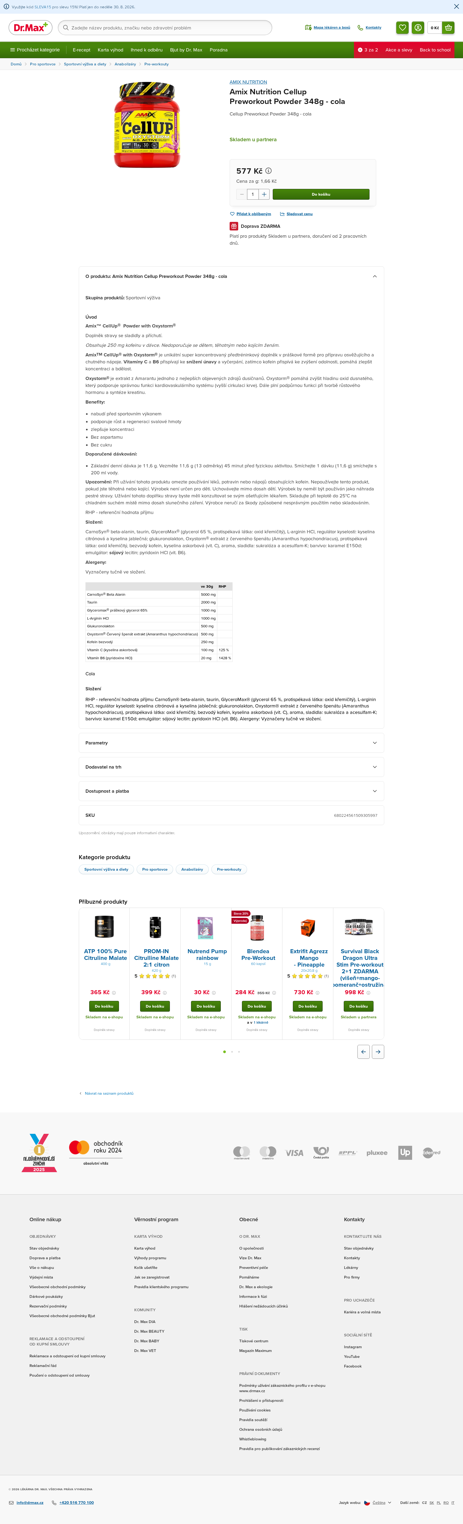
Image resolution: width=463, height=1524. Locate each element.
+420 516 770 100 (76, 1502)
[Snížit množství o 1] (241, 194)
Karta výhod (110, 50)
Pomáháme (249, 1277)
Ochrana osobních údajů (260, 1429)
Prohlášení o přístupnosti (261, 1400)
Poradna (219, 50)
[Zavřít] (456, 6)
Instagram (353, 1346)
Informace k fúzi (253, 1296)
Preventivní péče (253, 1267)
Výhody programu (150, 1257)
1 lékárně (260, 1022)
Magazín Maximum (255, 1350)
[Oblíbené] (402, 27)
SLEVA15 (43, 7)
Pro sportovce (154, 869)
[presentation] (104, 927)
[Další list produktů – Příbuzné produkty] (378, 1052)
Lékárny (351, 1267)
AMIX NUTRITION (248, 82)
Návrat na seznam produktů (109, 1093)
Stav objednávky (44, 1248)
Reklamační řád (43, 1365)
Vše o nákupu (41, 1267)
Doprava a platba (45, 1257)
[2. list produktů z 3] (232, 1051)
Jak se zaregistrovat (152, 1277)
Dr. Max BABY (146, 1341)
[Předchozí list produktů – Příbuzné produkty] (363, 1052)
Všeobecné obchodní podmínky (57, 1286)
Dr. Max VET (145, 1350)
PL (439, 1502)
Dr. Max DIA (144, 1321)
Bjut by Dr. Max (186, 50)
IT (452, 1502)
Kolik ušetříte (145, 1267)
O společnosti (251, 1248)
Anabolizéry (192, 869)
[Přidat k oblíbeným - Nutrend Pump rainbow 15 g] (225, 914)
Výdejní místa (41, 1277)
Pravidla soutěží (253, 1419)
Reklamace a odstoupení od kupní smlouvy (67, 1356)
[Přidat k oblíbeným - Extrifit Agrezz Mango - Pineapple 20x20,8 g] (327, 914)
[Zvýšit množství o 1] (264, 194)
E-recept (81, 50)
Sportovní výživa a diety (106, 869)
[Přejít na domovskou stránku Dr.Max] (31, 27)
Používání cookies (255, 1410)
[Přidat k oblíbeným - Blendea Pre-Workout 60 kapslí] (276, 914)
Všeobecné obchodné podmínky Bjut (62, 1315)
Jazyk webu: (350, 1502)
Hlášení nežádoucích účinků (263, 1306)
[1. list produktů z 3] (225, 1052)
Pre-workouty (229, 869)
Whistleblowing (252, 1439)
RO (446, 1502)
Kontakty (352, 1257)
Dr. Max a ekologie (255, 1286)
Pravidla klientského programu (161, 1286)
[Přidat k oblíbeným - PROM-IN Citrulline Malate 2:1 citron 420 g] (174, 914)
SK (432, 1502)
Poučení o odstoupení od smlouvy (59, 1375)
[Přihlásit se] (418, 27)
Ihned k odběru (147, 50)
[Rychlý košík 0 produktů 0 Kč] (448, 27)
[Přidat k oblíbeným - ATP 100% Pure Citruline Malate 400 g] (123, 914)
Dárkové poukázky (46, 1296)
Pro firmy (352, 1277)
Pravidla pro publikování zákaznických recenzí (279, 1448)
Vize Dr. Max (250, 1257)
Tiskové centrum (253, 1341)
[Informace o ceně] (268, 170)
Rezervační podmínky (48, 1306)
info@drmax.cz (30, 1502)
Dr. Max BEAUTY (149, 1331)
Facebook (353, 1366)
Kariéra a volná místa (362, 1312)
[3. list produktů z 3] (239, 1051)
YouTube (352, 1356)
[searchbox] (165, 27)
